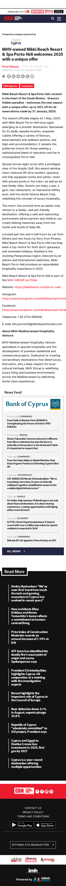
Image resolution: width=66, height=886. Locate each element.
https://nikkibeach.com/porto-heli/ (37, 287)
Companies (27, 85)
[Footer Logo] (24, 791)
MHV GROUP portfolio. (22, 280)
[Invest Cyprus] (16, 41)
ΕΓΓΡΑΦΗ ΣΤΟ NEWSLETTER (31, 844)
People (23, 435)
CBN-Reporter (10, 85)
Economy (22, 518)
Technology (24, 475)
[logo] (13, 18)
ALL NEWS (14, 551)
